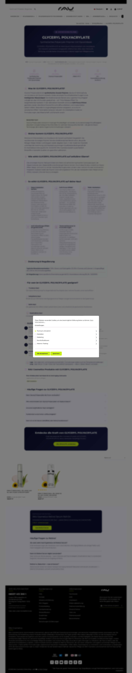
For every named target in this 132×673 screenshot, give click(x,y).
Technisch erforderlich (44, 331)
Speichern (56, 353)
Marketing (40, 337)
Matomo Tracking (42, 343)
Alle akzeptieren (42, 353)
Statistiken (40, 334)
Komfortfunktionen (43, 340)
